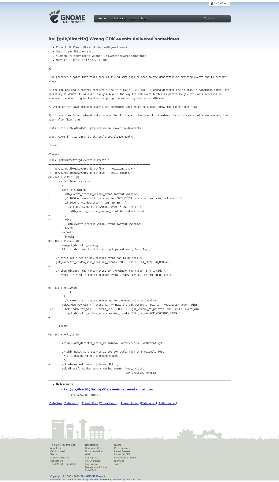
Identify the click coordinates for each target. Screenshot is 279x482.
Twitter (118, 464)
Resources (91, 445)
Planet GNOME (122, 454)
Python (126, 479)
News (117, 445)
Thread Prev (90, 403)
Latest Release (122, 451)
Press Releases (122, 448)
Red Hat (93, 479)
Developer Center (95, 448)
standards (71, 479)
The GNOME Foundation (63, 464)
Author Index (167, 403)
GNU (138, 479)
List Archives (138, 18)
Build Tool (90, 470)
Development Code (96, 467)
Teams (53, 454)
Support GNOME (59, 457)
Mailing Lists (118, 18)
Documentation (94, 451)
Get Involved (57, 451)
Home (102, 18)
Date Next (71, 403)
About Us (55, 448)
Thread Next (108, 403)
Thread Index (130, 403)
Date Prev (55, 403)
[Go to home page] (73, 24)
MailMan (117, 479)
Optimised (55, 479)
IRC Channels (92, 461)
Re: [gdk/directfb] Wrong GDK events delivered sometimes (108, 389)
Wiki (87, 454)
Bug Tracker (92, 464)
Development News (125, 457)
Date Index (148, 403)
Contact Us (56, 461)
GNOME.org (221, 3)
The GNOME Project (62, 445)
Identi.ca (119, 461)
